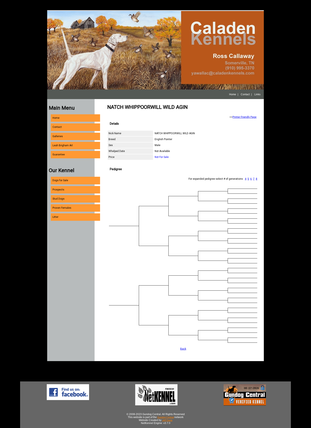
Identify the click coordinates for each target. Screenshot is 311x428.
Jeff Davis (167, 420)
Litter (55, 216)
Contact (245, 94)
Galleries (57, 136)
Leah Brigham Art (62, 145)
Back (183, 348)
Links (257, 94)
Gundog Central (165, 417)
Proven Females (61, 207)
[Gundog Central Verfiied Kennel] (245, 404)
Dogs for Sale (60, 180)
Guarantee (58, 154)
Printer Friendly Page (244, 117)
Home (232, 94)
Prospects (58, 189)
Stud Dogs (58, 198)
